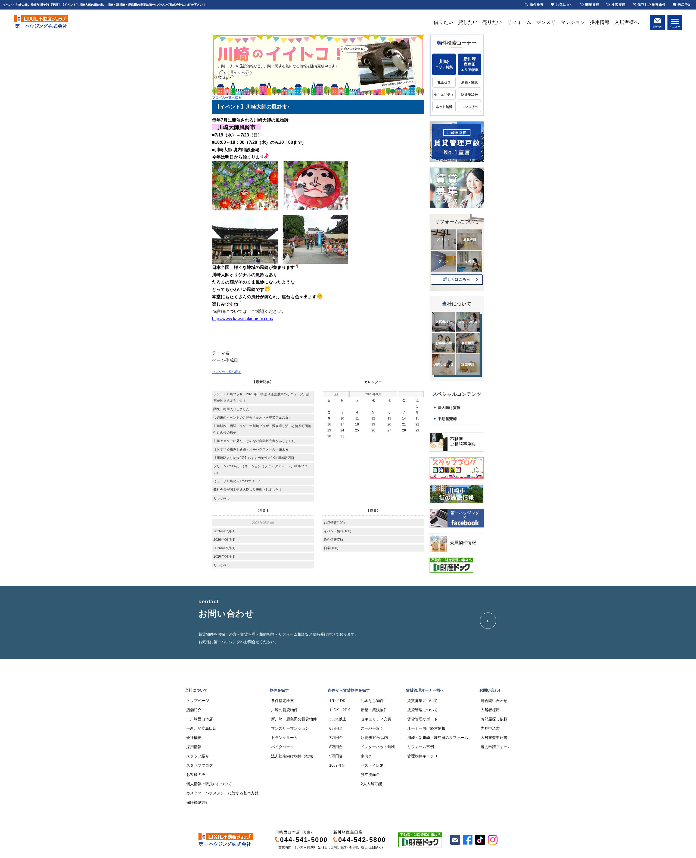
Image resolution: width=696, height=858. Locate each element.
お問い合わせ (443, 364)
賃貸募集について (422, 700)
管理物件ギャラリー (424, 756)
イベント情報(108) (337, 531)
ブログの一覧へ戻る (226, 98)
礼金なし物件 (372, 700)
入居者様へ (626, 22)
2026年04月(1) (224, 556)
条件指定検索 (282, 700)
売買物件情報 (463, 542)
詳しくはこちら (456, 279)
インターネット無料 (378, 747)
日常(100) (331, 548)
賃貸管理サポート (422, 719)
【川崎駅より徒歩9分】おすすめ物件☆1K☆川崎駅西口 (253, 458)
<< (336, 394)
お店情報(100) (334, 523)
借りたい (443, 22)
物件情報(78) (333, 540)
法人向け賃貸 (449, 407)
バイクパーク (282, 747)
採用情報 (600, 22)
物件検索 (537, 5)
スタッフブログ (199, 765)
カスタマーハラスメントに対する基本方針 (222, 793)
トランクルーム (284, 737)
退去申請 (467, 364)
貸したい (468, 22)
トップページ (197, 700)
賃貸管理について (422, 710)
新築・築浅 (469, 82)
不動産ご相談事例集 (463, 441)
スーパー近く (372, 728)
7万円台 (336, 737)
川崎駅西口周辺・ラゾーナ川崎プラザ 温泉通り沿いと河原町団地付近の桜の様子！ (262, 429)
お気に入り (564, 5)
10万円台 (337, 765)
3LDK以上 (337, 719)
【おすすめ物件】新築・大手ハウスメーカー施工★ (250, 449)
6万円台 (336, 728)
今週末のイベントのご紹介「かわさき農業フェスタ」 (252, 417)
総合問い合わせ (494, 700)
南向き (366, 756)
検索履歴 (618, 5)
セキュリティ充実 (376, 719)
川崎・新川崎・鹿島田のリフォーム (437, 737)
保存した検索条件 (652, 5)
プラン (443, 261)
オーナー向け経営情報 (426, 728)
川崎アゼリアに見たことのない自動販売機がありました (254, 441)
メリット (443, 239)
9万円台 (336, 756)
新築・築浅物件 (374, 710)
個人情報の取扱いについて (209, 784)
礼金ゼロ (443, 82)
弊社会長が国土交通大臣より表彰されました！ (247, 490)
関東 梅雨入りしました (231, 409)
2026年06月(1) (224, 540)
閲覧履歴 (592, 5)
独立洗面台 (370, 774)
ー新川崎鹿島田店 (201, 728)
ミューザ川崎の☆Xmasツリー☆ (237, 481)
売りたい (492, 22)
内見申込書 (490, 728)
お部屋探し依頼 (494, 719)
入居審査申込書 (494, 737)
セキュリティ (444, 95)
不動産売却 (447, 418)
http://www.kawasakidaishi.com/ (242, 318)
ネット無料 (444, 107)
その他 (470, 261)
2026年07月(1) (224, 531)
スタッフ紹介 (468, 322)
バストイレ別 (372, 765)
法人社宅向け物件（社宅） (294, 756)
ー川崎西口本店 (199, 719)
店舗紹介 (193, 710)
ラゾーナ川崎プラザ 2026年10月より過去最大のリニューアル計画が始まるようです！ (261, 397)
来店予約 (685, 5)
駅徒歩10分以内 (374, 737)
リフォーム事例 (420, 747)
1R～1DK (337, 700)
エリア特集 (444, 64)
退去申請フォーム (496, 747)
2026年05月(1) (224, 548)
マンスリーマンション (560, 22)
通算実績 (469, 239)
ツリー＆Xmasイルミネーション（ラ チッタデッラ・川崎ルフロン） (260, 469)
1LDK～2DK (339, 710)
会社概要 (467, 343)
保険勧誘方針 (197, 802)
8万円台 (336, 747)
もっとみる (221, 498)
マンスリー (469, 107)
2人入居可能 (371, 784)
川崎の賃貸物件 (284, 710)
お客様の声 (444, 343)
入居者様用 (490, 710)
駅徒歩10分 (469, 95)
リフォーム (519, 22)
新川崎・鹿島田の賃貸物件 (294, 719)
